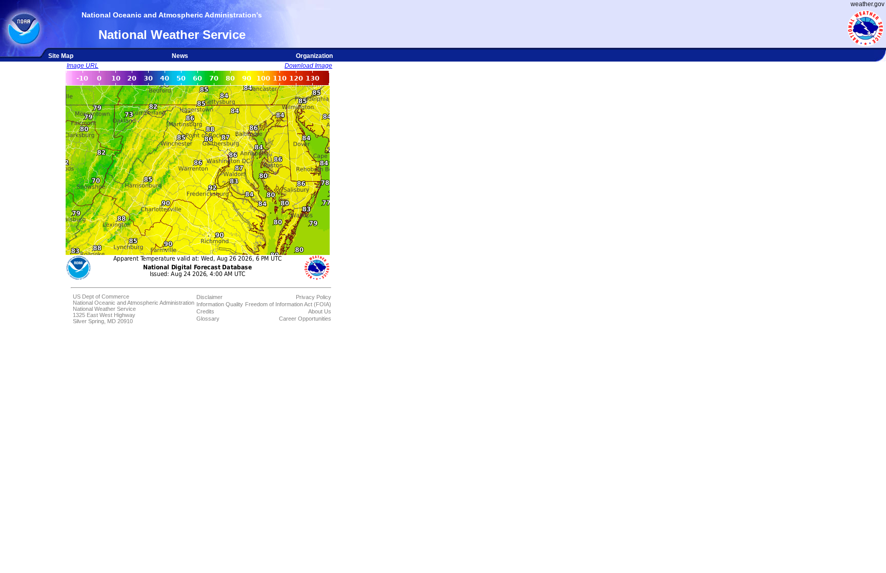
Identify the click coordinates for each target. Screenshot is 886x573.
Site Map (60, 56)
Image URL (82, 65)
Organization (314, 56)
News (180, 56)
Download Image (308, 65)
